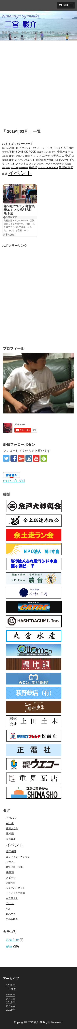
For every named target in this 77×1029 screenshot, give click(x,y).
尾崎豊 (10, 833)
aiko (8, 167)
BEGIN (14, 167)
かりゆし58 (52, 160)
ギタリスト (12, 898)
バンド (18, 148)
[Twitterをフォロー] (6, 458)
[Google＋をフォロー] (21, 458)
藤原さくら (31, 156)
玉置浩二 (56, 156)
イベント (20, 173)
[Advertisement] (38, 82)
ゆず (11, 160)
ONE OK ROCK (27, 151)
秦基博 (33, 167)
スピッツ (51, 151)
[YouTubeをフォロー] (36, 458)
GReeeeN (23, 167)
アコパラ (44, 155)
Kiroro (5, 152)
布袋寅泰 (41, 159)
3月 (11, 989)
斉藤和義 (10, 883)
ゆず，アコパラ (16, 156)
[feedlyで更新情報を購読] (43, 458)
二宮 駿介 (33, 1022)
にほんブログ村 (14, 481)
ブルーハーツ (43, 163)
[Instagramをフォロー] (28, 458)
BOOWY (64, 159)
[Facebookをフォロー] (13, 458)
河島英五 (66, 163)
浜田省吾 (41, 152)
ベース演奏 (56, 163)
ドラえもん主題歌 (63, 148)
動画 (9, 946)
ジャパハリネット (24, 159)
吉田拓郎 (64, 167)
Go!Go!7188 (8, 148)
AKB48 (12, 151)
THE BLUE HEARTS (48, 167)
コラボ (66, 155)
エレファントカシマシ (23, 163)
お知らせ (12, 939)
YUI (4, 167)
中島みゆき (63, 151)
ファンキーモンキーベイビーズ (37, 148)
